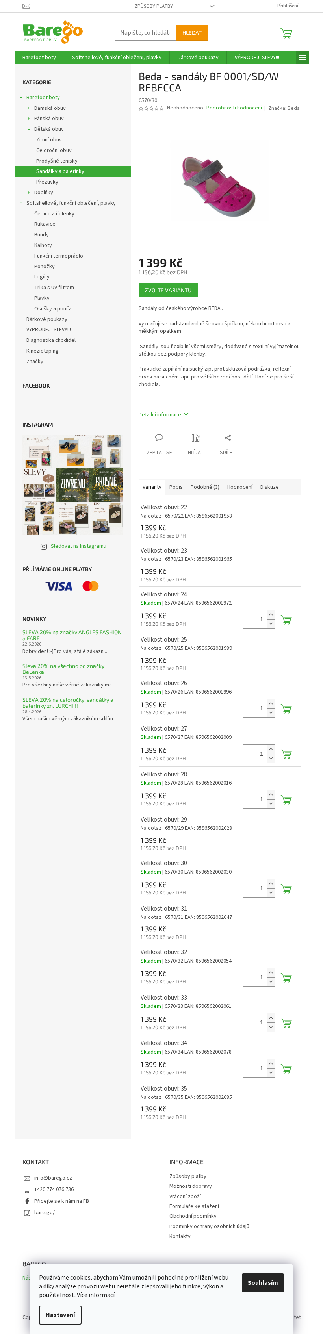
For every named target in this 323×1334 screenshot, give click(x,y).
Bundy (41, 235)
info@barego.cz (53, 1178)
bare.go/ (44, 1213)
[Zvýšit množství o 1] (271, 614)
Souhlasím (263, 1282)
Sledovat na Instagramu (78, 546)
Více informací (96, 1295)
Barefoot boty (43, 98)
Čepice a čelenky (54, 214)
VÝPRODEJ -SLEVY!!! (48, 330)
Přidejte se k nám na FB (61, 1201)
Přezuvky (47, 182)
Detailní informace (160, 415)
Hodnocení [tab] (239, 487)
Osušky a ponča (53, 309)
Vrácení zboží (185, 1196)
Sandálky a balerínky (60, 171)
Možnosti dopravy (190, 1186)
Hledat (192, 32)
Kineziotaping (42, 351)
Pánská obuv (49, 118)
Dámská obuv (50, 108)
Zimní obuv (49, 140)
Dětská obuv (49, 129)
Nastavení (60, 1315)
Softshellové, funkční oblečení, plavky (71, 203)
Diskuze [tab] (269, 487)
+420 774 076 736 (54, 1189)
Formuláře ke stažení (194, 1206)
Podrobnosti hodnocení (234, 108)
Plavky (42, 298)
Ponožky (44, 267)
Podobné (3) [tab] (205, 487)
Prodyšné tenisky (57, 161)
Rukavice (45, 224)
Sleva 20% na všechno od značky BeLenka (63, 669)
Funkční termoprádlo (58, 256)
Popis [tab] (176, 487)
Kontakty (180, 1236)
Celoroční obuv (54, 150)
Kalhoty (43, 245)
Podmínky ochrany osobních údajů (209, 1226)
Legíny (42, 277)
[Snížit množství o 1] (271, 623)
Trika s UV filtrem (54, 287)
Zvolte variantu (168, 290)
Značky (34, 362)
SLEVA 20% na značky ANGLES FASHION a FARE (72, 635)
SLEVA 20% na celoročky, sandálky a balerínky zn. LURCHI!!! (67, 703)
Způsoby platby (153, 6)
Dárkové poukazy (46, 319)
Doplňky (43, 193)
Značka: (284, 108)
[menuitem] (39, 57)
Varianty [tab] (152, 487)
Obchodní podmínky (193, 1216)
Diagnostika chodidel (51, 340)
